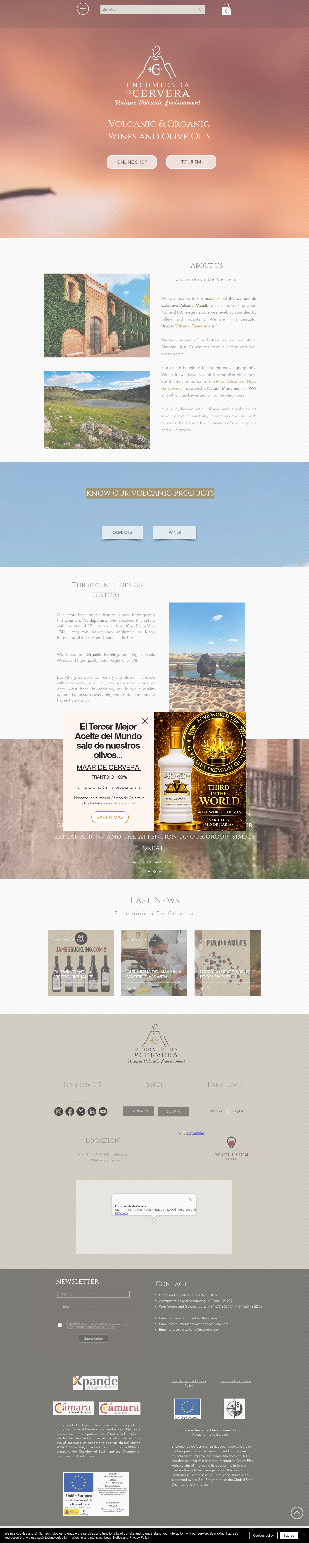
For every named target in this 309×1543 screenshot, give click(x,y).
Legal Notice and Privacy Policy (126, 1537)
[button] (145, 720)
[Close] (303, 1535)
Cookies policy (263, 1535)
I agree (289, 1535)
